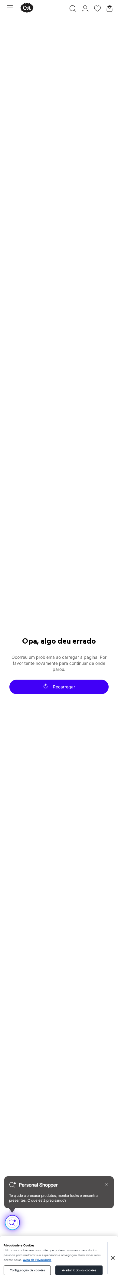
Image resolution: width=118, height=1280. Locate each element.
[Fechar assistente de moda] (106, 1184)
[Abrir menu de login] (85, 8)
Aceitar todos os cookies (79, 1270)
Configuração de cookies (27, 1270)
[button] (73, 8)
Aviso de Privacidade (37, 1260)
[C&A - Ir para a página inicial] (27, 8)
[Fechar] (113, 1258)
